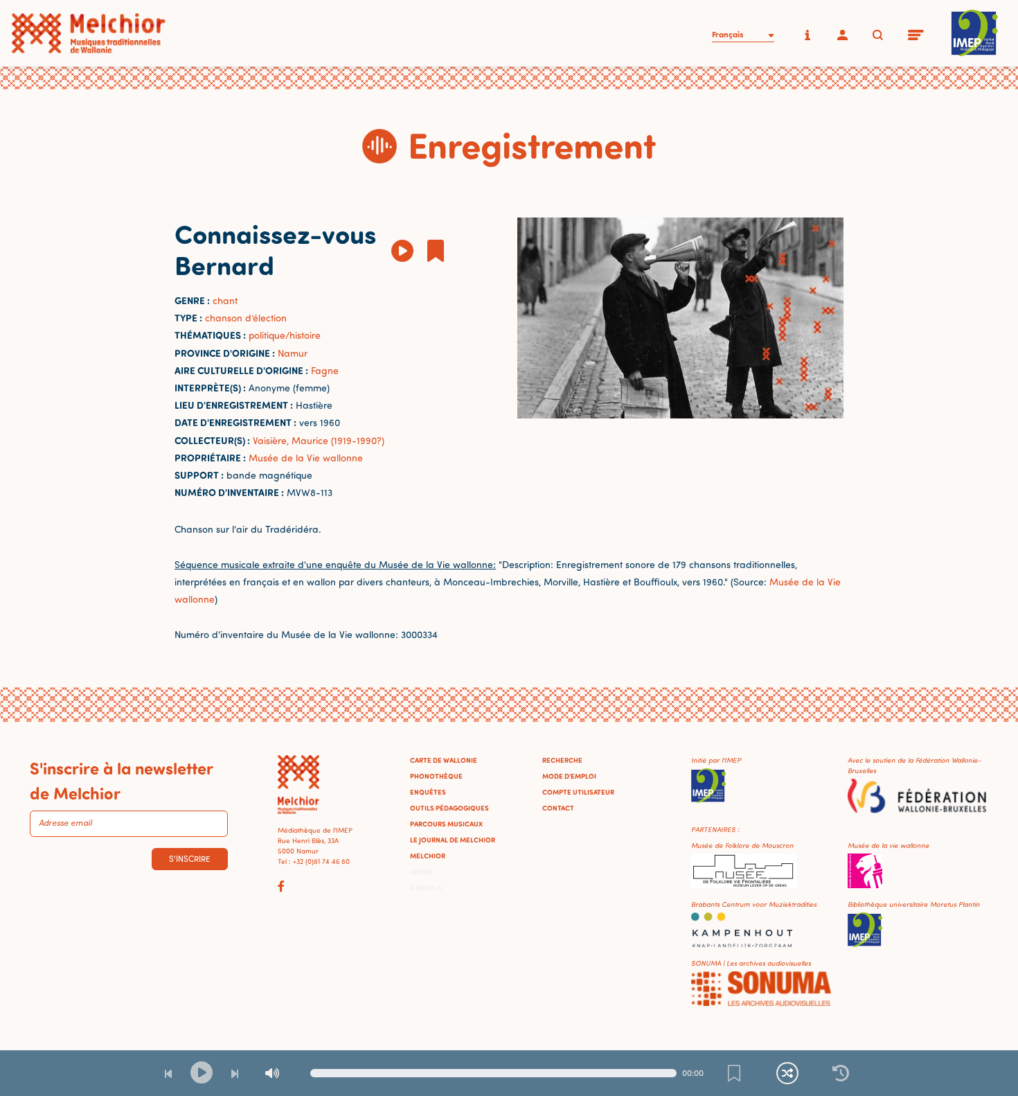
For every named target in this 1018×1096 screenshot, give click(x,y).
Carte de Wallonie (443, 760)
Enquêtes (428, 792)
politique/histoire (285, 335)
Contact (558, 808)
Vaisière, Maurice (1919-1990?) (318, 440)
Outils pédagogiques (449, 808)
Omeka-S (426, 887)
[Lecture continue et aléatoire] (787, 1073)
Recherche (562, 760)
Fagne (325, 370)
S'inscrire (190, 859)
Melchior (427, 855)
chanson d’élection (246, 318)
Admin (421, 871)
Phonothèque (436, 776)
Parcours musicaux (446, 824)
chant (225, 300)
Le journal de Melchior (452, 840)
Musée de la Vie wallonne (306, 457)
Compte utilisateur (578, 792)
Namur (292, 353)
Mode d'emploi (569, 776)
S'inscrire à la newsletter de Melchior (121, 780)
